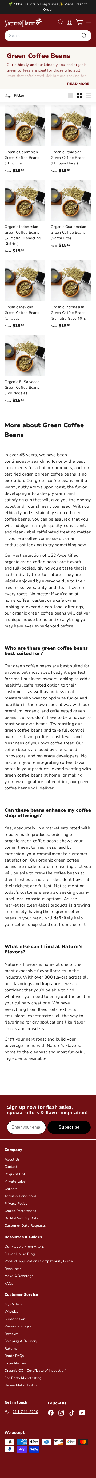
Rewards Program (19, 1326)
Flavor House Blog (20, 1254)
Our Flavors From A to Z (24, 1246)
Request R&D (16, 1174)
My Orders (13, 1304)
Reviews (11, 1333)
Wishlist (11, 1311)
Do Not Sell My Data (22, 1218)
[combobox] (48, 35)
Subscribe (69, 1127)
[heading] (23, 22)
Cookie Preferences (20, 1210)
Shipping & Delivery (21, 1341)
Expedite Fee (15, 1363)
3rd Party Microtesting (23, 1378)
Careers (11, 1189)
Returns (11, 1348)
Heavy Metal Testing (22, 1385)
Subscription (15, 1319)
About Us (12, 1159)
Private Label (16, 1181)
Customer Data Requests (25, 1225)
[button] (79, 22)
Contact (11, 1166)
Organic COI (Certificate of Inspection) (36, 1370)
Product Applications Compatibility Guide (39, 1261)
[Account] (69, 22)
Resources (13, 1268)
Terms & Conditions (20, 1196)
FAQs (9, 1283)
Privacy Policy (16, 1203)
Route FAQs (14, 1355)
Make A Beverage (19, 1276)
